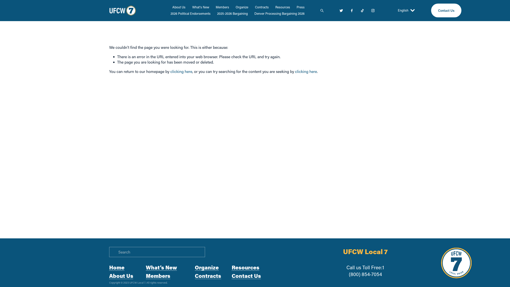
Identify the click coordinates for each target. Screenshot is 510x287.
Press (301, 7)
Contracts (262, 7)
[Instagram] (373, 11)
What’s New (161, 267)
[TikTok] (362, 11)
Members (222, 7)
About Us (178, 7)
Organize (242, 7)
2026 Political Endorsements (191, 13)
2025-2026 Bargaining (232, 13)
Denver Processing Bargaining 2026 (279, 13)
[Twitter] (341, 11)
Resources (282, 7)
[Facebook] (352, 11)
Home (117, 267)
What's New (200, 7)
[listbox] (402, 10)
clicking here (181, 71)
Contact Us (446, 10)
